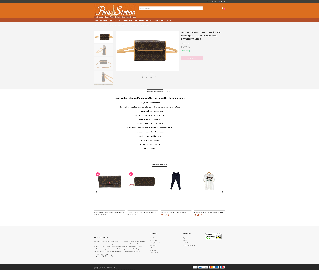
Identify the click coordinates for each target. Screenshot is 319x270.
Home (95, 25)
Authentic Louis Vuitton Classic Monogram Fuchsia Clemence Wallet (147, 212)
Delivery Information (155, 243)
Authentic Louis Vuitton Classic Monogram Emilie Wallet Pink (111, 212)
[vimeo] (151, 77)
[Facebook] (142, 77)
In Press (152, 248)
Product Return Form (189, 245)
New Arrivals (103, 25)
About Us (152, 238)
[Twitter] (146, 77)
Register (213, 1)
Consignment (153, 240)
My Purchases (187, 243)
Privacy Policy (153, 245)
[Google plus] (155, 77)
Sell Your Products (155, 253)
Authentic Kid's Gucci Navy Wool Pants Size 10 (174, 212)
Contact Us (153, 250)
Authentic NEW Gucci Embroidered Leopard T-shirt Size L (210, 212)
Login (206, 1)
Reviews (167, 92)
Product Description (155, 92)
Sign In (185, 238)
